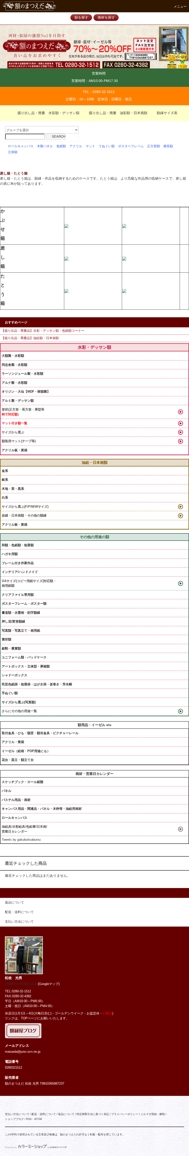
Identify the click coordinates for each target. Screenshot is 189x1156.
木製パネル (45, 146)
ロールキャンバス (20, 146)
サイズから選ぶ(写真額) (19, 702)
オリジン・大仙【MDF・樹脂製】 (26, 391)
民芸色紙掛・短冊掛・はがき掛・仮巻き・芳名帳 (37, 684)
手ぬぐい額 (10, 693)
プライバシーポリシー (124, 1114)
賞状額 (6, 639)
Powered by (11, 1147)
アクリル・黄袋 (13, 742)
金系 (5, 471)
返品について (66, 1114)
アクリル (75, 146)
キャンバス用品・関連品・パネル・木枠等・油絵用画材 (42, 809)
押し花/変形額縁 (13, 621)
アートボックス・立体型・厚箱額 (26, 666)
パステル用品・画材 (16, 800)
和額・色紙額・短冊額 (18, 545)
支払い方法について (17, 1114)
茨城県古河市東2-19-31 (21, 984)
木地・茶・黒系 (13, 489)
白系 (5, 497)
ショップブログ (14, 1118)
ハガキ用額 (10, 554)
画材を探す (106, 17)
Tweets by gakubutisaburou (21, 839)
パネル (6, 791)
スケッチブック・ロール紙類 (22, 782)
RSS (29, 1118)
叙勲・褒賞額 (11, 648)
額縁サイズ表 (167, 113)
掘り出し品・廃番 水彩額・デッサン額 (48, 113)
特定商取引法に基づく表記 (93, 1114)
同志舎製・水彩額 (14, 365)
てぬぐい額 (107, 146)
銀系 (5, 479)
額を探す (81, 17)
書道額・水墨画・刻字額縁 (21, 612)
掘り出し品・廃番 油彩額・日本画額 (118, 113)
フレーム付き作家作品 (18, 563)
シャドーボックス (14, 675)
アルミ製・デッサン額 (18, 400)
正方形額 (153, 146)
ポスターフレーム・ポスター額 (24, 603)
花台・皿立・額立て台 (18, 760)
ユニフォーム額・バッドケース (24, 657)
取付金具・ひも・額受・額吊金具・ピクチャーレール (40, 733)
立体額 (12, 152)
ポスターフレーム (131, 146)
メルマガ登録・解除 (153, 1114)
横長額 (168, 146)
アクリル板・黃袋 (14, 450)
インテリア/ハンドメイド (20, 572)
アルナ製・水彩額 (14, 383)
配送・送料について (44, 1114)
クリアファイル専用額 (18, 595)
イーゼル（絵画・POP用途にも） (26, 751)
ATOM (38, 1118)
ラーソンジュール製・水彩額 (22, 373)
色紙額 (61, 146)
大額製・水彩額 (13, 356)
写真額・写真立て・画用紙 (21, 630)
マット (90, 146)
